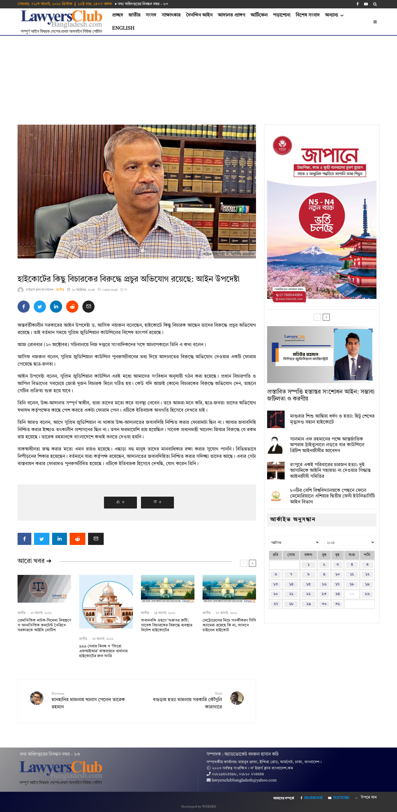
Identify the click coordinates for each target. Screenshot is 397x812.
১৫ (308, 584)
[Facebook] (357, 4)
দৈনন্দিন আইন (199, 15)
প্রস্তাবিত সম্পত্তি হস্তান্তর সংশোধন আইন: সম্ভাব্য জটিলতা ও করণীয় (321, 395)
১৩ (275, 584)
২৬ (367, 594)
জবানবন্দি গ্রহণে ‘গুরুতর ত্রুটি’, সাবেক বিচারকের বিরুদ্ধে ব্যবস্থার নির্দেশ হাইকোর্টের (166, 625)
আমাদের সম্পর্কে (283, 798)
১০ (337, 574)
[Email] (88, 307)
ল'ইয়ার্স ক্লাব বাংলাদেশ (39, 290)
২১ (291, 594)
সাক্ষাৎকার (171, 15)
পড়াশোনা (281, 15)
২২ (308, 594)
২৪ (337, 594)
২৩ (324, 594)
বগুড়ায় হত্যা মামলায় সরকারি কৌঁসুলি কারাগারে (187, 700)
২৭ (276, 604)
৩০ (324, 604)
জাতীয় (134, 15)
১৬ (324, 584)
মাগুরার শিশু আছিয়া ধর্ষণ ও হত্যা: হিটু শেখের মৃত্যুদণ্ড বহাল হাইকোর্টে (332, 419)
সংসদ (151, 15)
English (123, 28)
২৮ (291, 604)
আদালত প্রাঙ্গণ (231, 15)
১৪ (291, 584)
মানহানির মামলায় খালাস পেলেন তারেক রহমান (88, 700)
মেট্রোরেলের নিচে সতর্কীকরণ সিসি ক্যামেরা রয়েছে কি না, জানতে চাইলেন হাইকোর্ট (229, 625)
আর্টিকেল (259, 15)
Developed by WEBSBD (198, 806)
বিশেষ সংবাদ (308, 15)
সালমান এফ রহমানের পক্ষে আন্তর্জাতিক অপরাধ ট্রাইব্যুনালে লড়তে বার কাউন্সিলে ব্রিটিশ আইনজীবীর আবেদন (327, 445)
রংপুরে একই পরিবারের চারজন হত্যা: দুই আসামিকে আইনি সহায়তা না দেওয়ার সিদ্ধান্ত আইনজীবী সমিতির (330, 470)
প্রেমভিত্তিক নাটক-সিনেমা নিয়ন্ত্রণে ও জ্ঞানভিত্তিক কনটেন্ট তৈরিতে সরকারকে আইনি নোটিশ (44, 625)
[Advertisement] (198, 76)
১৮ (352, 584)
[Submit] (72, 307)
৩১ (337, 604)
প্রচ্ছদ (117, 15)
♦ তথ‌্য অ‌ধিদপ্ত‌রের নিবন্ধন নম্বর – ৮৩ (141, 4)
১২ (367, 574)
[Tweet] (40, 307)
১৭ (337, 584)
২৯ (308, 604)
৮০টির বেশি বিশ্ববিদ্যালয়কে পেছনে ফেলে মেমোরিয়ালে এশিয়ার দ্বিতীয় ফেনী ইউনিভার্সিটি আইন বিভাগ (332, 496)
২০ (275, 594)
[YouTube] (366, 4)
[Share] (24, 307)
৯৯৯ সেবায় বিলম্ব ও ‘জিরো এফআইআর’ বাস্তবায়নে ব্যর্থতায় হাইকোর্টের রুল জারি (103, 651)
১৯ (367, 584)
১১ (352, 574)
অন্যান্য (331, 15)
